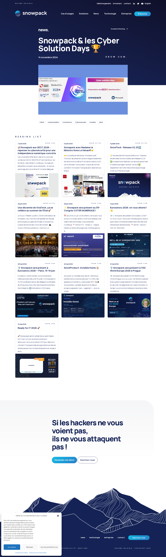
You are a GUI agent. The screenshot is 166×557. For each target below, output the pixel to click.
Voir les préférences (49, 547)
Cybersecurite (80, 122)
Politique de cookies (21, 553)
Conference (67, 122)
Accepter (12, 547)
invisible (93, 122)
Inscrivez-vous (87, 460)
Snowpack (31, 15)
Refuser (29, 547)
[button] (58, 515)
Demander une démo (64, 460)
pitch (101, 122)
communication (53, 122)
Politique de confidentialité (37, 553)
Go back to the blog (118, 29)
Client (42, 122)
